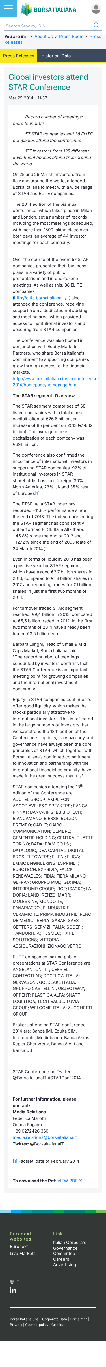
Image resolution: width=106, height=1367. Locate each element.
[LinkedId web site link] (13, 1291)
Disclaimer (78, 1319)
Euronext (19, 1246)
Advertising (64, 1264)
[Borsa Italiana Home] (49, 8)
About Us (43, 36)
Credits (57, 1325)
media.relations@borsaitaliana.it (45, 1137)
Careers (61, 1259)
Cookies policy (37, 1325)
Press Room (71, 36)
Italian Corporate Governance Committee (69, 1248)
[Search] (96, 26)
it (18, 1281)
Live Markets (23, 1253)
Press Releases (18, 55)
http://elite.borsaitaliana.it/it (41, 297)
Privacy (16, 1325)
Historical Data (56, 55)
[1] (37, 493)
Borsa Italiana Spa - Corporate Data (38, 1319)
